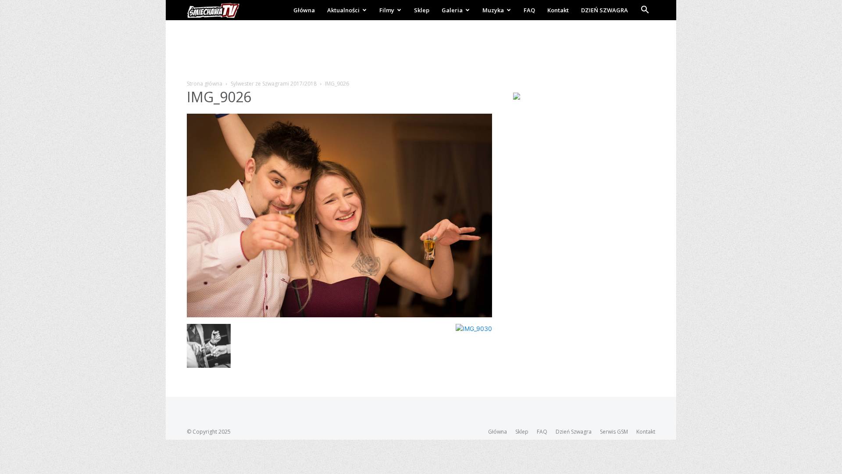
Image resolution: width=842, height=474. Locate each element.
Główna (304, 10)
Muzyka (493, 10)
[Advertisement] (421, 50)
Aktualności (343, 10)
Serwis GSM (614, 431)
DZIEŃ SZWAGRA (604, 10)
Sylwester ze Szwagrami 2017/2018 (274, 83)
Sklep (421, 10)
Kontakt (558, 10)
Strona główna (204, 83)
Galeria (452, 10)
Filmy (386, 10)
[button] (644, 11)
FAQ (529, 10)
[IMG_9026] (339, 315)
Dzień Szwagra (574, 431)
